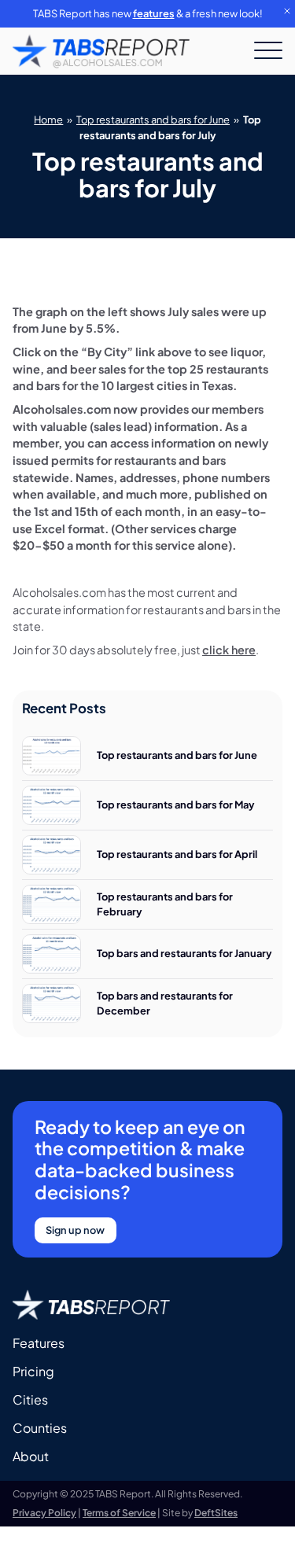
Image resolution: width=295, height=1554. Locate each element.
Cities (30, 1399)
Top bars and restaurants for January (184, 953)
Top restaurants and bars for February (165, 904)
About (31, 1456)
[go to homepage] (101, 51)
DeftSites (216, 1513)
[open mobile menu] (268, 51)
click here (229, 650)
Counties (40, 1428)
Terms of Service (119, 1513)
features (154, 13)
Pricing (33, 1371)
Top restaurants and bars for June (153, 119)
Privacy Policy (44, 1513)
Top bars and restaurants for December (165, 1003)
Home (48, 119)
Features (39, 1343)
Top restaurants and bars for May (176, 804)
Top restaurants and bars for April (177, 854)
